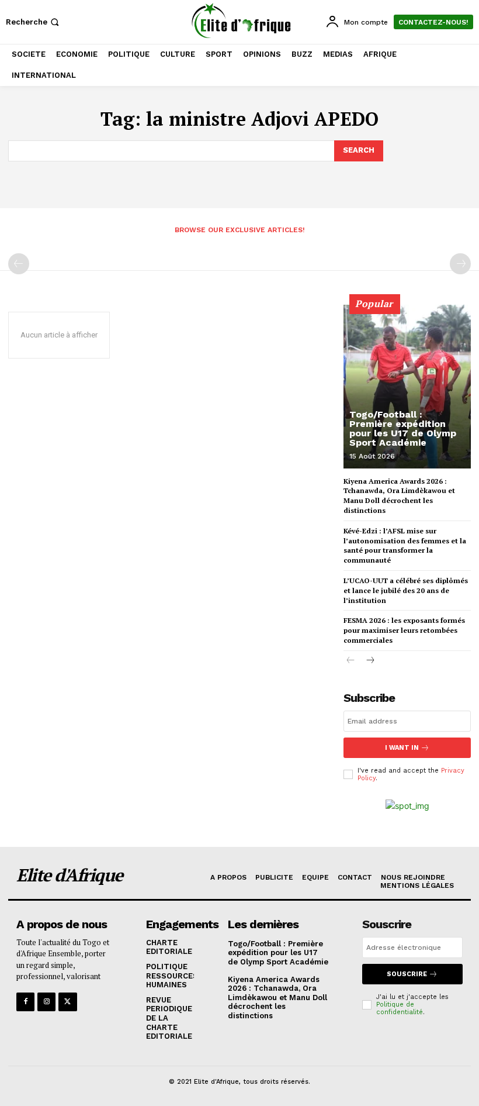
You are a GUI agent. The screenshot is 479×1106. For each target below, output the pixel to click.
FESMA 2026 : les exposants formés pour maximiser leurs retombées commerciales (404, 630)
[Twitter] (67, 1002)
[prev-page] (18, 263)
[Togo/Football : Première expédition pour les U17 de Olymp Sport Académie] (407, 386)
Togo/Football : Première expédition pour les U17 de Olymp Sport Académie (402, 428)
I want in (402, 748)
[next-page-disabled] (460, 263)
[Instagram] (46, 1002)
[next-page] (369, 661)
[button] (33, 22)
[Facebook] (25, 1002)
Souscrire (407, 974)
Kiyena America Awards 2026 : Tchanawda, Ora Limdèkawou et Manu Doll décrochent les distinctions (277, 997)
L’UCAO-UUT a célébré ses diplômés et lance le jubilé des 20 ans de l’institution (405, 590)
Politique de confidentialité (399, 1008)
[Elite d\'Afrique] (241, 20)
